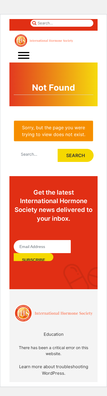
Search (75, 155)
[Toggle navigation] (24, 55)
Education (54, 334)
